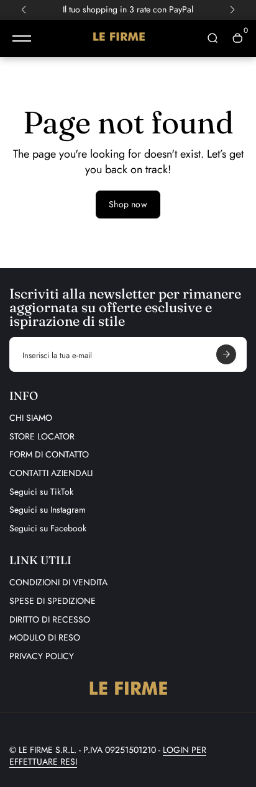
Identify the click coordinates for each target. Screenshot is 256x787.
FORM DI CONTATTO (49, 454)
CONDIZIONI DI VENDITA (58, 582)
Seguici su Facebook (47, 528)
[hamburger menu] (21, 38)
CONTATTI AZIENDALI (51, 473)
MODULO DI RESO (44, 637)
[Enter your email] (226, 354)
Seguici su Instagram (47, 509)
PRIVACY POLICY (41, 656)
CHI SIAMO (30, 417)
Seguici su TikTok (41, 491)
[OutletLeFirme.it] (119, 38)
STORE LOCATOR (42, 436)
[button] (24, 10)
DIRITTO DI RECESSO (49, 619)
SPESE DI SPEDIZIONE (52, 601)
